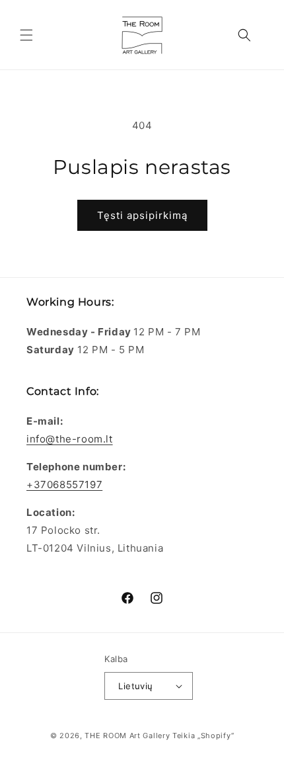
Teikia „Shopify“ (203, 735)
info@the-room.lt (69, 439)
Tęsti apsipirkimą (142, 215)
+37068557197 (64, 484)
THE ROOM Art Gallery (127, 735)
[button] (26, 35)
